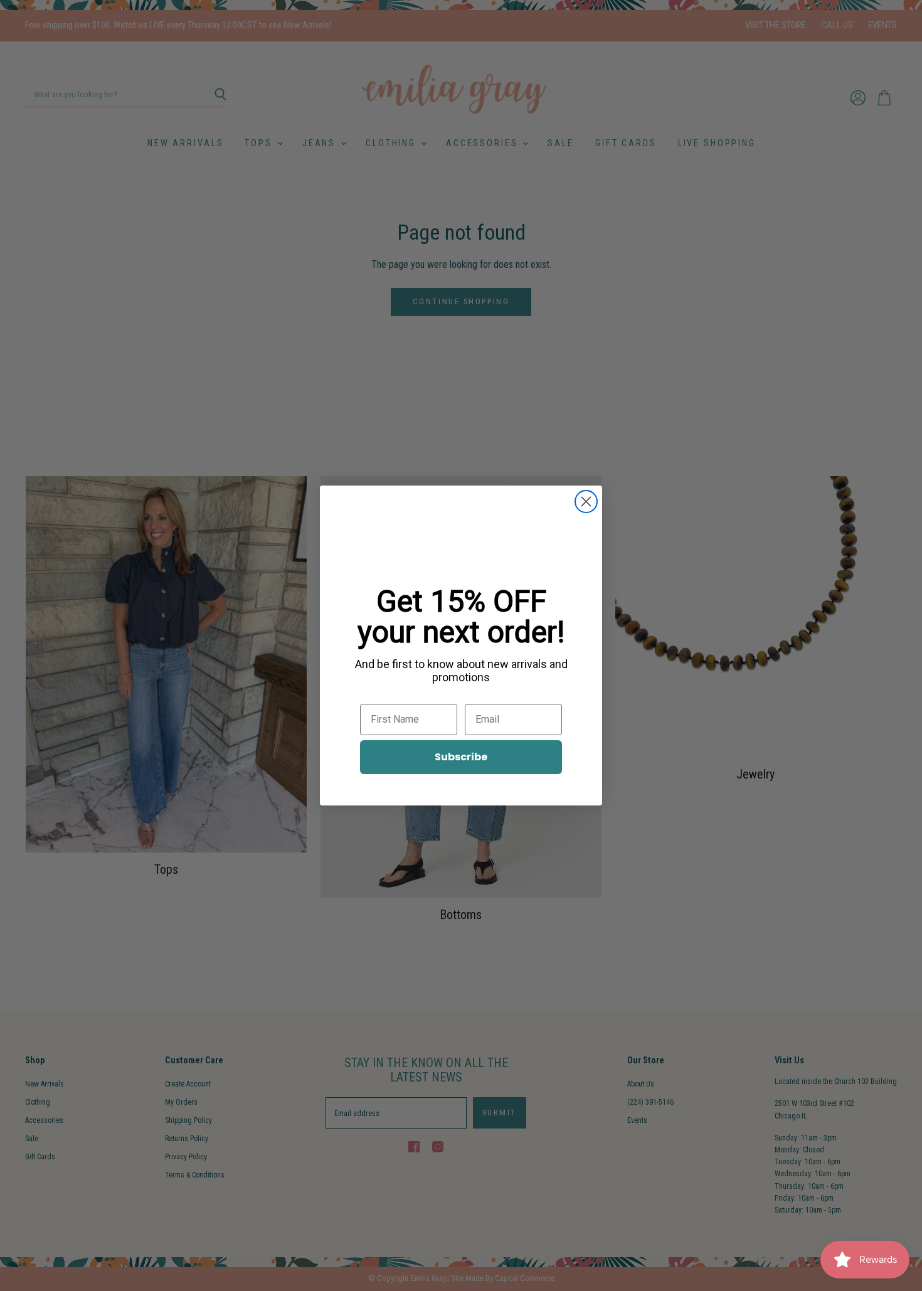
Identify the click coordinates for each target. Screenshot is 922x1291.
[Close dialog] (586, 502)
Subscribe (461, 757)
